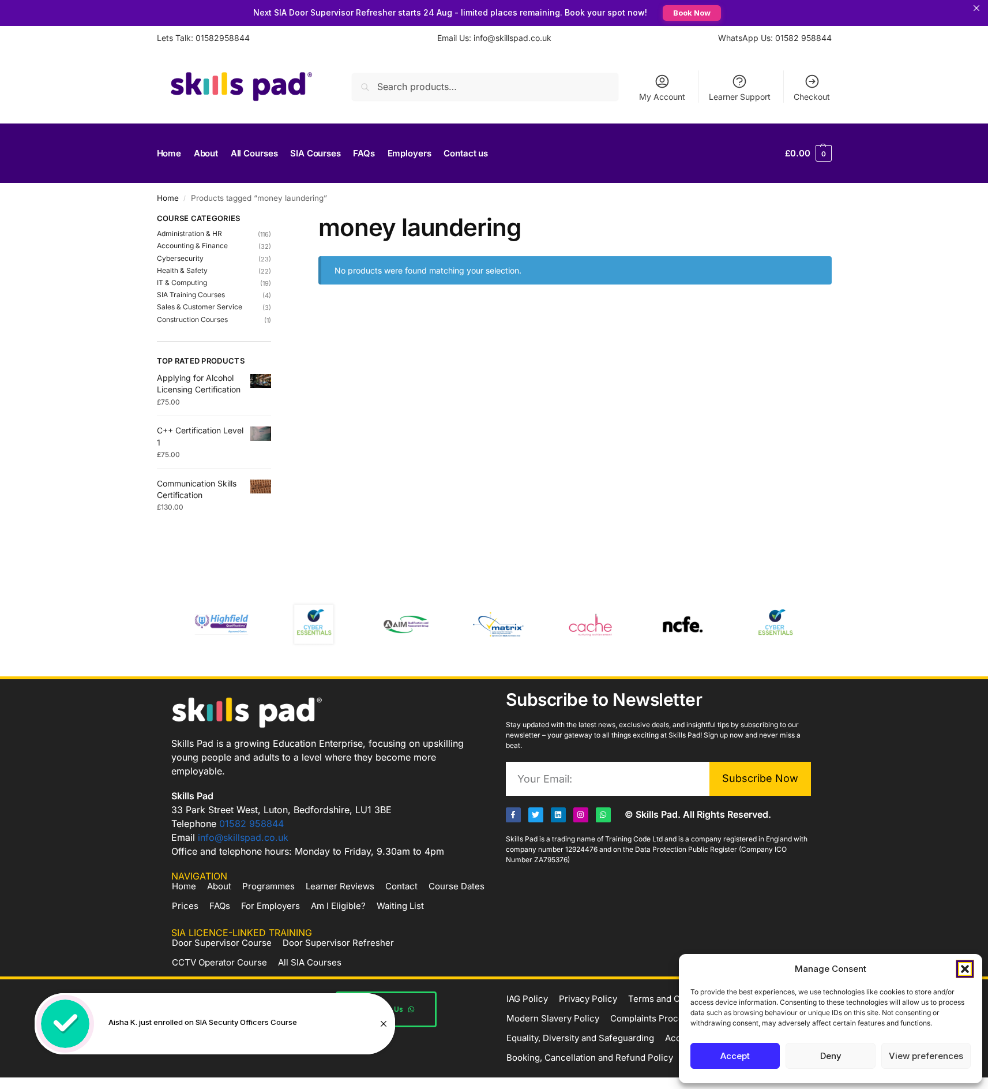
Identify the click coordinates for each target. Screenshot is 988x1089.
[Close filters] (274, 220)
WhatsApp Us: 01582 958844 (775, 38)
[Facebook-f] (513, 814)
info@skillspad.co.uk (243, 837)
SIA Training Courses (191, 294)
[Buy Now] (215, 1023)
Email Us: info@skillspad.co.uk (494, 38)
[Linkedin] (558, 814)
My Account (662, 97)
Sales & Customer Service (199, 306)
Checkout (812, 97)
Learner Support (740, 97)
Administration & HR (189, 233)
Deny (831, 1055)
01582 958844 (251, 823)
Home (168, 198)
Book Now (692, 12)
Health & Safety (182, 270)
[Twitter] (535, 814)
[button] (965, 969)
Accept (735, 1055)
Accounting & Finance (192, 245)
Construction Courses (192, 319)
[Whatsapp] (603, 814)
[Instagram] (580, 814)
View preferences (926, 1055)
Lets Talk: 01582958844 (203, 38)
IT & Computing (182, 282)
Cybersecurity (180, 258)
